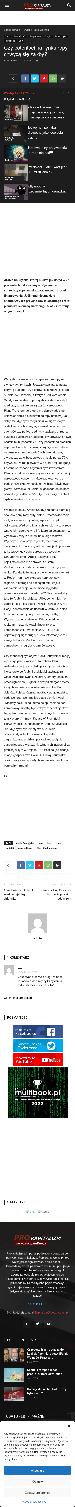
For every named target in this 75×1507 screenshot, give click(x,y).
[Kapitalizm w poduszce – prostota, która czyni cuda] (14, 1375)
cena (40, 843)
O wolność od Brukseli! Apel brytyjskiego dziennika (19, 894)
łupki (58, 843)
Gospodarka (35, 36)
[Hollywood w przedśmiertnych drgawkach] (14, 192)
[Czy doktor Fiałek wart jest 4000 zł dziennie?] (14, 172)
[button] (69, 1426)
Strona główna (12, 29)
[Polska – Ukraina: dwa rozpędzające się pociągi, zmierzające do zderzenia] (14, 113)
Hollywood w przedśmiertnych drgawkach (47, 188)
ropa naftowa (25, 847)
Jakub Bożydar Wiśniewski (12, 197)
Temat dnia (10, 40)
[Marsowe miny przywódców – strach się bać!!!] (14, 153)
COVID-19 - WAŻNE (10, 138)
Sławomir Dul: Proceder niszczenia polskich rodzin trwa (55, 894)
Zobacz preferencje (37, 1492)
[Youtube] (48, 1324)
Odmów (37, 1481)
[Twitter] (38, 1324)
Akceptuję (37, 1470)
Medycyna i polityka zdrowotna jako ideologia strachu (44, 132)
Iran (49, 843)
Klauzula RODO (38, 1304)
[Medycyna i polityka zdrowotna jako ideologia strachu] (14, 133)
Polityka (48, 36)
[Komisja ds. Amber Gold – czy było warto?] (14, 1394)
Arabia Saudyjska (24, 843)
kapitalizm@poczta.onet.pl (51, 1312)
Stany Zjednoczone (47, 847)
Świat (27, 29)
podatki (10, 847)
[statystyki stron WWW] (31, 1212)
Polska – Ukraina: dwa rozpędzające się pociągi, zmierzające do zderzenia (45, 111)
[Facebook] (27, 1324)
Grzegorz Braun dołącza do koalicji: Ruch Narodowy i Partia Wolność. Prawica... (47, 1353)
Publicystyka (60, 36)
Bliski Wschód (41, 29)
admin (14, 60)
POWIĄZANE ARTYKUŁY (19, 93)
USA (21, 40)
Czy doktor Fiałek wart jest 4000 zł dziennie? (46, 169)
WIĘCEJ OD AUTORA (17, 99)
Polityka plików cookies (33, 1501)
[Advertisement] (38, 18)
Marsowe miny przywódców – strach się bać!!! (46, 150)
